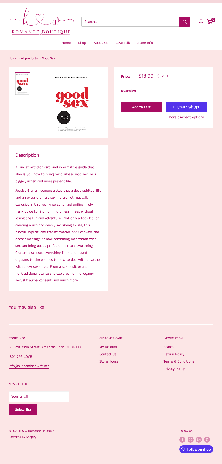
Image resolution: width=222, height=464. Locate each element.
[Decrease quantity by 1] (143, 91)
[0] (209, 21)
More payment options (186, 117)
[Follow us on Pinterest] (207, 440)
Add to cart (141, 107)
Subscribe (23, 409)
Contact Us (107, 354)
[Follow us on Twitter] (191, 440)
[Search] (184, 22)
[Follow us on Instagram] (199, 440)
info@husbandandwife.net (29, 366)
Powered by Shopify (22, 437)
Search (168, 346)
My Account (108, 346)
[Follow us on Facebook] (182, 440)
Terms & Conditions (178, 361)
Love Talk (123, 42)
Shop (82, 42)
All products (29, 58)
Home (66, 42)
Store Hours (108, 361)
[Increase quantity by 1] (170, 91)
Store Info (145, 42)
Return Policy (173, 354)
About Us (101, 42)
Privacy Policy (174, 368)
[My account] (201, 21)
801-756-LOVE (20, 356)
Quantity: (128, 90)
